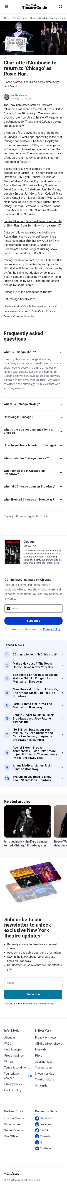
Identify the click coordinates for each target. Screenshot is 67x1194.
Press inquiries (14, 1055)
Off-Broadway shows (48, 1043)
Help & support (13, 1049)
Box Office (11, 1136)
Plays (38, 1055)
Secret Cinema (13, 1130)
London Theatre (14, 1118)
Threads (45, 1136)
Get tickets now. (19, 299)
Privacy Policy (51, 629)
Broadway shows (46, 1037)
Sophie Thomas (19, 95)
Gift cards (41, 1085)
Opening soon (44, 1061)
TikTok (44, 1130)
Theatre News (20, 18)
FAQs (7, 1043)
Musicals (41, 1049)
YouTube (45, 1148)
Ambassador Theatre (21, 121)
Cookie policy (13, 1090)
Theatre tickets (44, 1079)
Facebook (46, 1118)
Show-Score (12, 1124)
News (33, 18)
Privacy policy (13, 1084)
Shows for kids (44, 1073)
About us (10, 1037)
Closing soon (43, 1067)
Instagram (46, 1124)
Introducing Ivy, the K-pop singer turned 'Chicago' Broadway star (25, 843)
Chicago (29, 541)
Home (7, 18)
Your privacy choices (12, 1076)
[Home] (34, 6)
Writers (9, 1061)
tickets (51, 121)
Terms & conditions (16, 1067)
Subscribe (33, 620)
